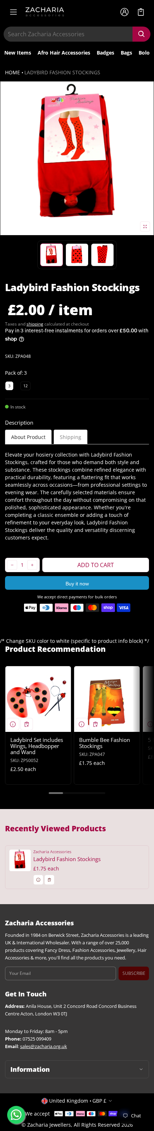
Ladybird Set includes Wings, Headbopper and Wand (36, 746)
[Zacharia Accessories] (44, 12)
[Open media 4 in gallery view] (102, 255)
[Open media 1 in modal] (77, 158)
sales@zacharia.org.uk (43, 1046)
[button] (140, 12)
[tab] (28, 437)
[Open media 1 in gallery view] (51, 255)
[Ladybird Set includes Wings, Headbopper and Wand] (38, 699)
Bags (126, 52)
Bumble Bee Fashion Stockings (104, 742)
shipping (35, 324)
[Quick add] (26, 724)
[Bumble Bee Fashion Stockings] (107, 699)
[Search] (141, 34)
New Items (17, 52)
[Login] (124, 12)
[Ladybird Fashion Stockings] (77, 867)
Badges (105, 52)
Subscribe (133, 973)
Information (30, 1069)
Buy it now (77, 583)
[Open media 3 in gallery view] (77, 255)
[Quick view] (13, 724)
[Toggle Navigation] (13, 12)
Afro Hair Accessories (64, 52)
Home (12, 72)
